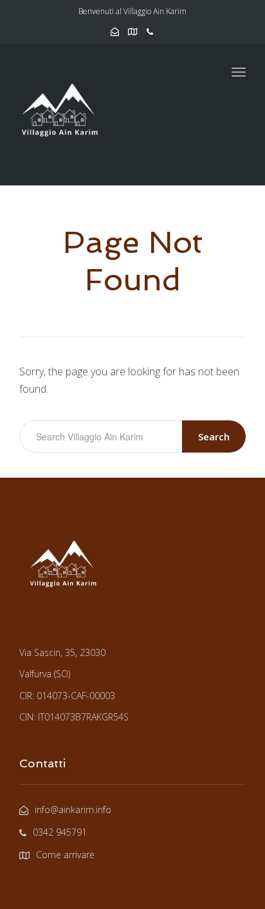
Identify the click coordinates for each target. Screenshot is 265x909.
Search (214, 436)
